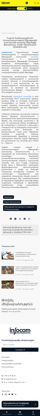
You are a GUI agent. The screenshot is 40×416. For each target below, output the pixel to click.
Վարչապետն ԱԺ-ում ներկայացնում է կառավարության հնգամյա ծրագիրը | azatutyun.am (26, 283)
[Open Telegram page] (9, 394)
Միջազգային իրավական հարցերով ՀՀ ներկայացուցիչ (19, 208)
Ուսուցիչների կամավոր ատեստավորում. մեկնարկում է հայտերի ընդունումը (26, 254)
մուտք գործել (14, 311)
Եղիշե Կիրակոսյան (12, 202)
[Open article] (8, 256)
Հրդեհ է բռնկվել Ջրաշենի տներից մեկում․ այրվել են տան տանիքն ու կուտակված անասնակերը (26, 268)
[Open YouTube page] (12, 394)
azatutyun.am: (9, 52)
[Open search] (35, 3)
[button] (11, 218)
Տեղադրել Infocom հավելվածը (16, 404)
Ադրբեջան (8, 197)
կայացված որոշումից (22, 96)
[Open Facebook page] (2, 394)
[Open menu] (38, 3)
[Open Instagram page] (6, 394)
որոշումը (34, 57)
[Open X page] (16, 394)
